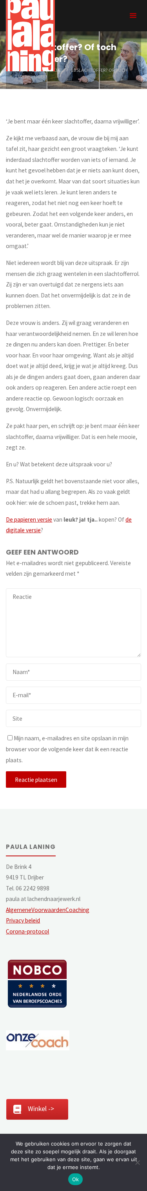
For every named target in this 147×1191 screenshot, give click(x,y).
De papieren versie (29, 519)
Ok (75, 1179)
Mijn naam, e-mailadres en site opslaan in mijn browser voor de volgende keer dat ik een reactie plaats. (67, 748)
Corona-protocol (27, 931)
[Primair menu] (133, 15)
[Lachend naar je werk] (30, 35)
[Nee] (137, 1162)
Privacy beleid (23, 920)
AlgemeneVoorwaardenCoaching (47, 910)
